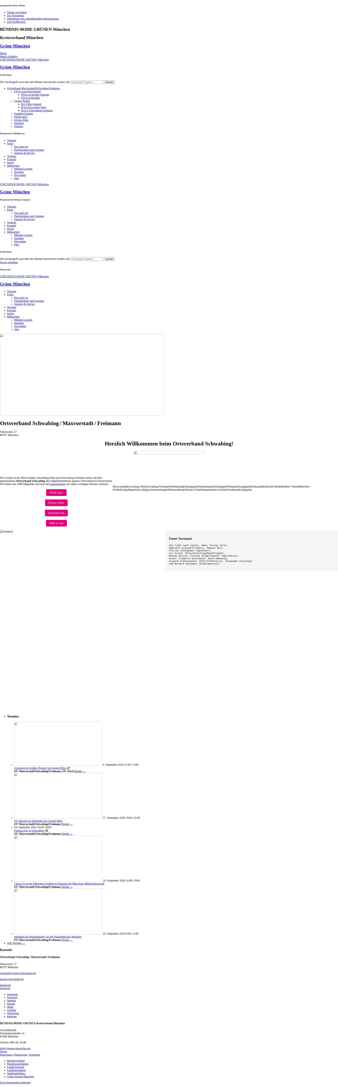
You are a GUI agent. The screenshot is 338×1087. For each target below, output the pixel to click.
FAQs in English (30, 97)
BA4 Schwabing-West (33, 107)
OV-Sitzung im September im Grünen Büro (38, 820)
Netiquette (34, 1054)
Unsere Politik (22, 101)
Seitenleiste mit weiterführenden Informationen (33, 18)
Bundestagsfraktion (18, 1063)
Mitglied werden (23, 168)
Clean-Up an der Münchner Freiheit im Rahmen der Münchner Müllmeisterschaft (59, 883)
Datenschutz (20, 1054)
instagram (5, 985)
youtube (11, 1010)
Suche (10, 162)
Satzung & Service (24, 153)
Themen (11, 140)
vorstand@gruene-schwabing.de (18, 973)
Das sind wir (21, 146)
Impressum (6, 1054)
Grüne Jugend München (20, 1076)
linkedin (11, 1000)
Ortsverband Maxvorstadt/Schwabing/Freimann (33, 88)
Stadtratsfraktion (16, 1073)
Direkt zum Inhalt (17, 12)
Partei (10, 143)
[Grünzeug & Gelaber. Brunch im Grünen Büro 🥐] (58, 764)
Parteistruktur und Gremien (29, 149)
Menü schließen (9, 56)
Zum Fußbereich (16, 21)
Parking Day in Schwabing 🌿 (31, 830)
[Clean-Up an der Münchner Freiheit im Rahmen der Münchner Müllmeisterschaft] (58, 880)
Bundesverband (15, 1060)
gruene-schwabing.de (12, 979)
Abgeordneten (57, 484)
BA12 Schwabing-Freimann (37, 110)
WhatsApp (13, 1013)
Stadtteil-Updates (23, 113)
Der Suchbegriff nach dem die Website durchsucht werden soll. (35, 82)
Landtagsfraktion (16, 1070)
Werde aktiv (20, 116)
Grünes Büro (21, 119)
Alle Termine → (16, 943)
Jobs (16, 178)
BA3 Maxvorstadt (31, 104)
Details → (79, 771)
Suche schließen (9, 262)
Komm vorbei (56, 502)
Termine (11, 156)
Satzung (18, 126)
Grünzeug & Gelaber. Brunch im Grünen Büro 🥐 (42, 768)
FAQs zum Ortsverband (27, 91)
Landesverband (15, 1067)
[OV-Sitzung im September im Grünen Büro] (58, 817)
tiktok (10, 1006)
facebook (5, 988)
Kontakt (11, 159)
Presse (3, 1051)
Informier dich (56, 512)
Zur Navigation (15, 15)
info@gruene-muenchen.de (15, 1048)
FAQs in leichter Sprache (35, 94)
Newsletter (20, 175)
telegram (12, 1016)
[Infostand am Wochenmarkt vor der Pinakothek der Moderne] (58, 933)
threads (11, 1003)
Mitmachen (13, 165)
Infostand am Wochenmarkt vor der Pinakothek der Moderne (48, 936)
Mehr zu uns (56, 523)
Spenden (19, 123)
